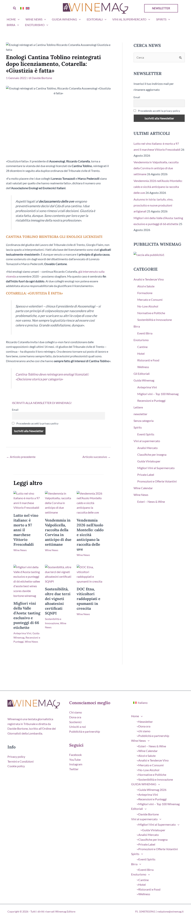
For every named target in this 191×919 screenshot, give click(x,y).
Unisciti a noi (77, 726)
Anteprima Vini (22, 633)
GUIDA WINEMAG (64, 19)
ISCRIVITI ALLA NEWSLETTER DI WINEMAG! (42, 403)
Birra (11, 25)
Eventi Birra (144, 333)
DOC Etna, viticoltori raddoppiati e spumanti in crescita (88, 599)
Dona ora (75, 717)
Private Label (145, 474)
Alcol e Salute (145, 286)
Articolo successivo (96, 456)
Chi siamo (75, 712)
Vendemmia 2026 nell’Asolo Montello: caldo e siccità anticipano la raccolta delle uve (90, 534)
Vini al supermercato (129, 19)
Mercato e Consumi (149, 299)
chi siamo (144, 731)
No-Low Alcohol (147, 306)
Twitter (74, 769)
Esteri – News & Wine (151, 501)
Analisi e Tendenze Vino (149, 279)
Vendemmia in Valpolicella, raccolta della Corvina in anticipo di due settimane (58, 532)
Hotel (141, 353)
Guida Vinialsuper (148, 461)
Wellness (143, 367)
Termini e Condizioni (20, 761)
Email (15, 409)
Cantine (142, 347)
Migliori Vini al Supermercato (156, 468)
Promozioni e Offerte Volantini (157, 481)
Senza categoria (144, 420)
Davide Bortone (148, 814)
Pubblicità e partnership (84, 731)
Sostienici (75, 722)
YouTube (75, 759)
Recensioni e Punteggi (151, 400)
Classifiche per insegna (151, 454)
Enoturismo (35, 25)
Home (11, 19)
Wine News (34, 19)
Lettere (138, 407)
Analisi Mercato (147, 448)
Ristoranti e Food (148, 360)
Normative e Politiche (151, 313)
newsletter (140, 414)
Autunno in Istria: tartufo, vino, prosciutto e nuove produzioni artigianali (153, 205)
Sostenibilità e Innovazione (154, 319)
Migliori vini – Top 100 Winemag (158, 394)
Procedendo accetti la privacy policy (37, 423)
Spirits (161, 19)
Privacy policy (16, 756)
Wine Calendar (143, 488)
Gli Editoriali (142, 373)
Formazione (144, 293)
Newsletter (145, 721)
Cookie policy (16, 766)
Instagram (75, 764)
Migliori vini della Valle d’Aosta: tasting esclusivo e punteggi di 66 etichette (26, 615)
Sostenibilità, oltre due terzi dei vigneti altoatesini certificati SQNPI (58, 601)
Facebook (75, 754)
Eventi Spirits (145, 434)
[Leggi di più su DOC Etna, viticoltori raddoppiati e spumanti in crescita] (90, 573)
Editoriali (95, 19)
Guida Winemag (144, 380)
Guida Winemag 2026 (152, 789)
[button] (14, 8)
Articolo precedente (20, 456)
